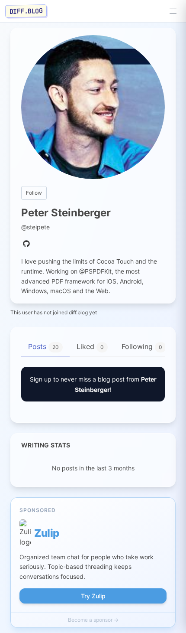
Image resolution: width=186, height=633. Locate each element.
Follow (34, 192)
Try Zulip (93, 596)
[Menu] (173, 11)
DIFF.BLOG (26, 11)
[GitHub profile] (26, 244)
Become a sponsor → (93, 620)
